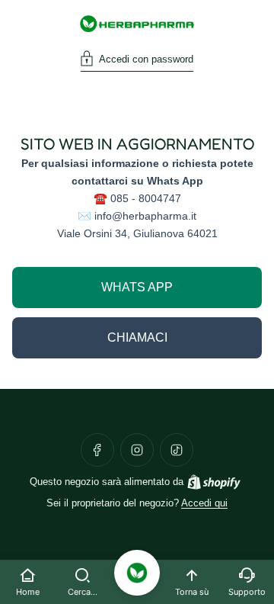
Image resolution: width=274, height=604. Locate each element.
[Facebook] (97, 450)
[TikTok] (176, 450)
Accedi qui (204, 503)
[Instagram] (137, 450)
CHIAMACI (137, 337)
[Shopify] (213, 482)
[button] (137, 61)
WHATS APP (137, 287)
